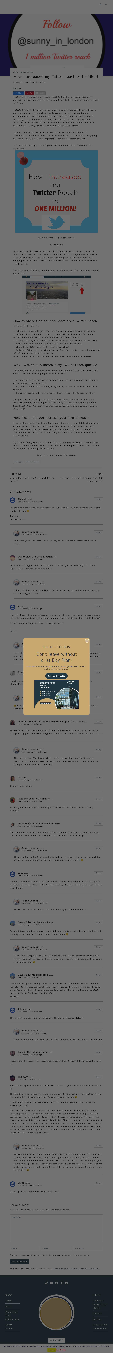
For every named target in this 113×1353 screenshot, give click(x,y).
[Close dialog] (87, 640)
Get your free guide (56, 676)
